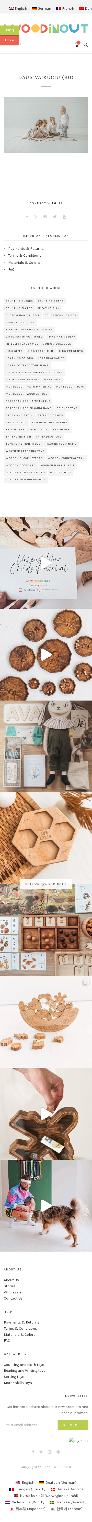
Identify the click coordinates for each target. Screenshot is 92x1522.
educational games (61, 315)
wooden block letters (24, 458)
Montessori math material (28, 386)
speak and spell (19, 415)
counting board (51, 301)
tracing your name (61, 443)
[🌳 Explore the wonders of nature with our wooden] (46, 1022)
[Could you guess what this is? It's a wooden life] (46, 838)
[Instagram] (36, 216)
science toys (67, 408)
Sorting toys (14, 1377)
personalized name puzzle (28, 401)
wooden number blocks (25, 472)
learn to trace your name (27, 365)
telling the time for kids (27, 429)
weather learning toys (25, 451)
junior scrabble (57, 343)
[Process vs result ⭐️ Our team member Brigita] (46, 655)
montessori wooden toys (27, 393)
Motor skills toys (18, 1383)
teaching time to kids (50, 422)
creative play (49, 308)
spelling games (50, 415)
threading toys (49, 436)
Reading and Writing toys (24, 1370)
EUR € (12, 40)
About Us (11, 1280)
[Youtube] (64, 216)
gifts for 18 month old (24, 336)
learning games (51, 358)
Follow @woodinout (46, 884)
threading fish (18, 436)
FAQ (11, 269)
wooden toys (60, 472)
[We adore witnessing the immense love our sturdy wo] (46, 746)
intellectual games (22, 343)
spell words (16, 422)
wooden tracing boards (26, 479)
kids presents (71, 351)
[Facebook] (27, 216)
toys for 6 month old (23, 443)
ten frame (61, 429)
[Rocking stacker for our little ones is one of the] (46, 563)
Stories (10, 1286)
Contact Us (13, 1298)
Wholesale (12, 1292)
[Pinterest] (45, 216)
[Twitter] (55, 216)
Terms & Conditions (24, 255)
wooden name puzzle (58, 465)
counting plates (19, 308)
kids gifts (14, 351)
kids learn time (41, 351)
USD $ (12, 30)
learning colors (19, 358)
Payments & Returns (26, 248)
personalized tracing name (29, 408)
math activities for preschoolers (34, 372)
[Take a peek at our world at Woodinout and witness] (46, 1114)
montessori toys (70, 386)
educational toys (20, 322)
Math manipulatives (22, 379)
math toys (52, 379)
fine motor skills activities (29, 329)
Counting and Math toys (24, 1365)
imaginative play (61, 336)
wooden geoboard (21, 465)
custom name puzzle (23, 315)
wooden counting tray (66, 458)
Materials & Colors (24, 262)
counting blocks (19, 301)
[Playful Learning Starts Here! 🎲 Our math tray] (46, 930)
